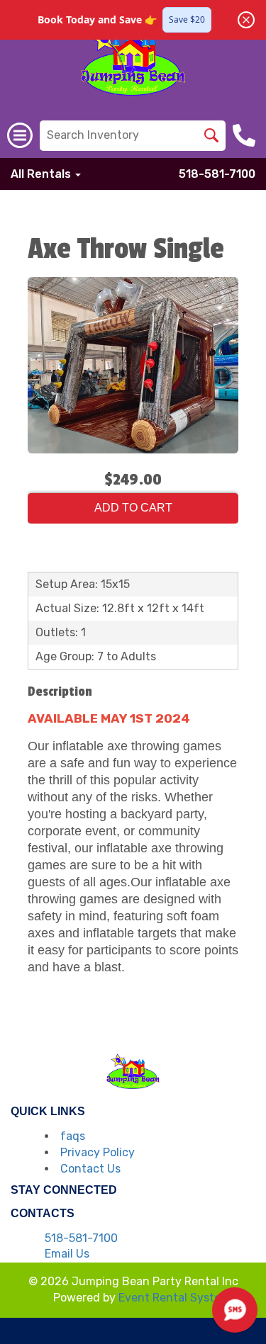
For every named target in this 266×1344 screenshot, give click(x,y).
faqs (72, 1136)
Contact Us (90, 1168)
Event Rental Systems (177, 1297)
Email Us (67, 1253)
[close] (246, 19)
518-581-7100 (217, 174)
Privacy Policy (97, 1152)
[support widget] (234, 1310)
